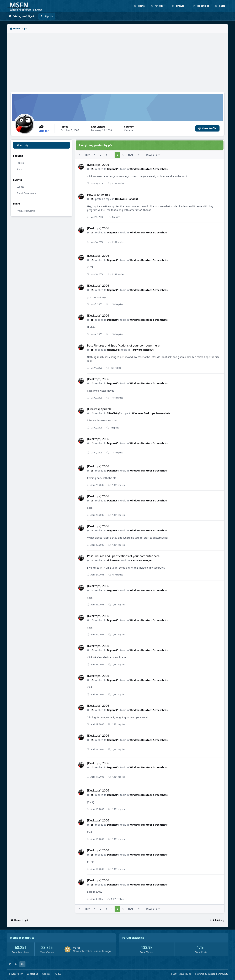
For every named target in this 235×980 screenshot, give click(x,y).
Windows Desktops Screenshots (149, 169)
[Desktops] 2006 (98, 165)
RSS (59, 973)
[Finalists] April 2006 (100, 409)
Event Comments (26, 193)
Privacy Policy (16, 973)
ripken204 (113, 349)
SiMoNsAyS (113, 413)
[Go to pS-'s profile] (81, 167)
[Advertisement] (117, 60)
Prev (87, 155)
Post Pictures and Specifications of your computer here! (123, 345)
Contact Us (32, 973)
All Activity (22, 145)
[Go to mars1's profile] (68, 949)
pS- (92, 169)
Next (130, 155)
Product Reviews (26, 210)
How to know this (98, 195)
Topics (20, 162)
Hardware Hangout (126, 199)
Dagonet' (112, 169)
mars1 (76, 947)
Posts (20, 169)
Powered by (211, 973)
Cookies (46, 973)
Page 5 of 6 (151, 155)
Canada (128, 130)
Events (20, 186)
